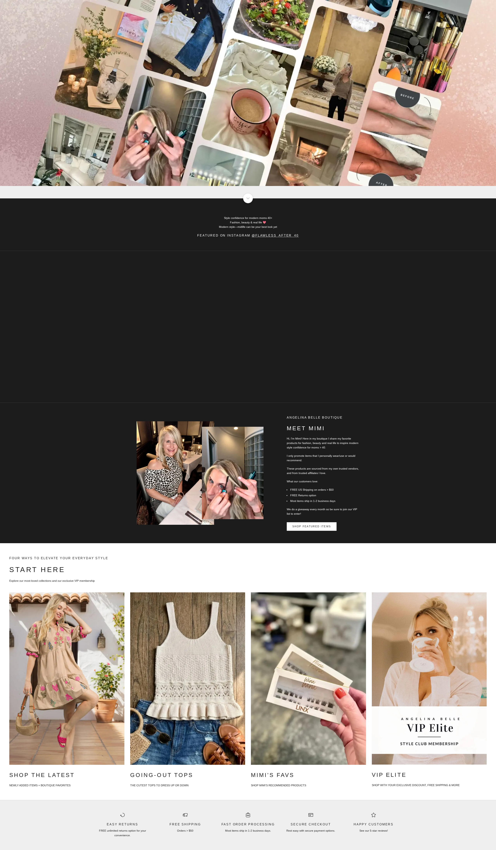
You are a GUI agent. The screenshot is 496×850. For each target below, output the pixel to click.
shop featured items (311, 526)
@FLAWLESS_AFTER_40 (275, 235)
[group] (248, 99)
